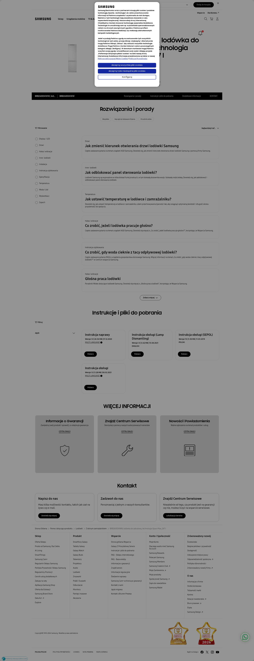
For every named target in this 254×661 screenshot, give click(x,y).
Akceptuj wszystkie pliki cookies (127, 65)
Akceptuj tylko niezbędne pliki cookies (127, 71)
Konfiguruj (127, 77)
